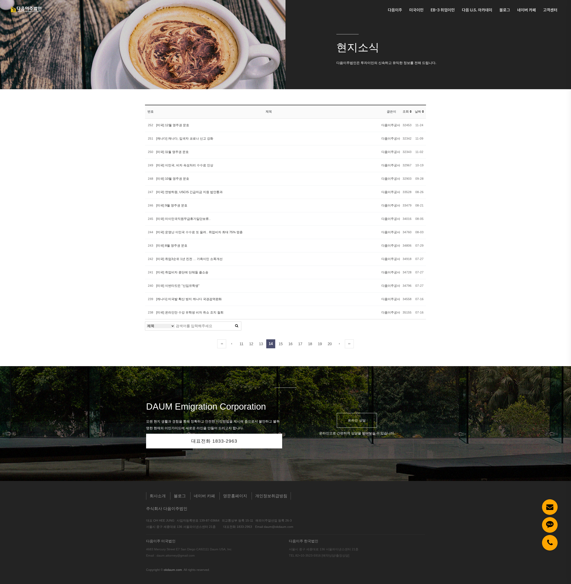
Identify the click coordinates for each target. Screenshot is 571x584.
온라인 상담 (357, 420)
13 (261, 344)
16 (290, 344)
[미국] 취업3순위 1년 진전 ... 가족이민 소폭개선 (189, 259)
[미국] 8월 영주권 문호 (171, 245)
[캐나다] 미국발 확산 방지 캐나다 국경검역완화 (189, 299)
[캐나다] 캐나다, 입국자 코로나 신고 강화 (184, 138)
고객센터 (550, 10)
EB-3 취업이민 (443, 10)
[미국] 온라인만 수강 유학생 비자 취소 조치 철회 (189, 312)
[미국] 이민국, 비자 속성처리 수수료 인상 (184, 165)
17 (300, 344)
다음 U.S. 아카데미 (477, 10)
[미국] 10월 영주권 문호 (172, 178)
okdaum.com (173, 570)
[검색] (236, 326)
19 (320, 344)
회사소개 (158, 496)
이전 (231, 343)
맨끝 (349, 343)
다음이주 (395, 10)
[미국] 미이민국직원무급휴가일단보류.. (183, 219)
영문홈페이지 (235, 496)
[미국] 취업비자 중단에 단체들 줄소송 (182, 272)
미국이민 (416, 10)
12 (251, 344)
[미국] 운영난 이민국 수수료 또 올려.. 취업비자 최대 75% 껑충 (199, 232)
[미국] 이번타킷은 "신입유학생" (177, 285)
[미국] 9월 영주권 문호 (171, 205)
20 (330, 344)
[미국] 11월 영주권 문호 (172, 152)
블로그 (504, 10)
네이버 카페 (526, 10)
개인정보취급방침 (271, 496)
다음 (339, 343)
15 (281, 344)
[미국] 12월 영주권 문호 (172, 125)
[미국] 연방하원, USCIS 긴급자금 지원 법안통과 (189, 192)
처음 (221, 343)
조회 (406, 111)
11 (241, 344)
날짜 (418, 111)
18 (310, 344)
